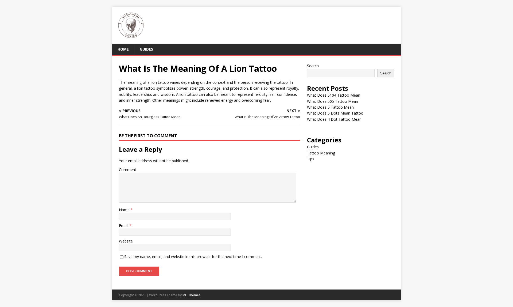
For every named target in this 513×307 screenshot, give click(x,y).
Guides (146, 49)
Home (123, 49)
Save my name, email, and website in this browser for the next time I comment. (193, 256)
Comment (127, 169)
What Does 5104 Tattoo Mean (333, 95)
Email (124, 225)
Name (125, 209)
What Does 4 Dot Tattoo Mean (334, 119)
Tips (310, 158)
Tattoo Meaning (321, 153)
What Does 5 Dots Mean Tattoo (335, 113)
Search (313, 65)
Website (126, 241)
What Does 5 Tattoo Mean (330, 107)
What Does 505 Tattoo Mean (332, 101)
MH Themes (191, 295)
